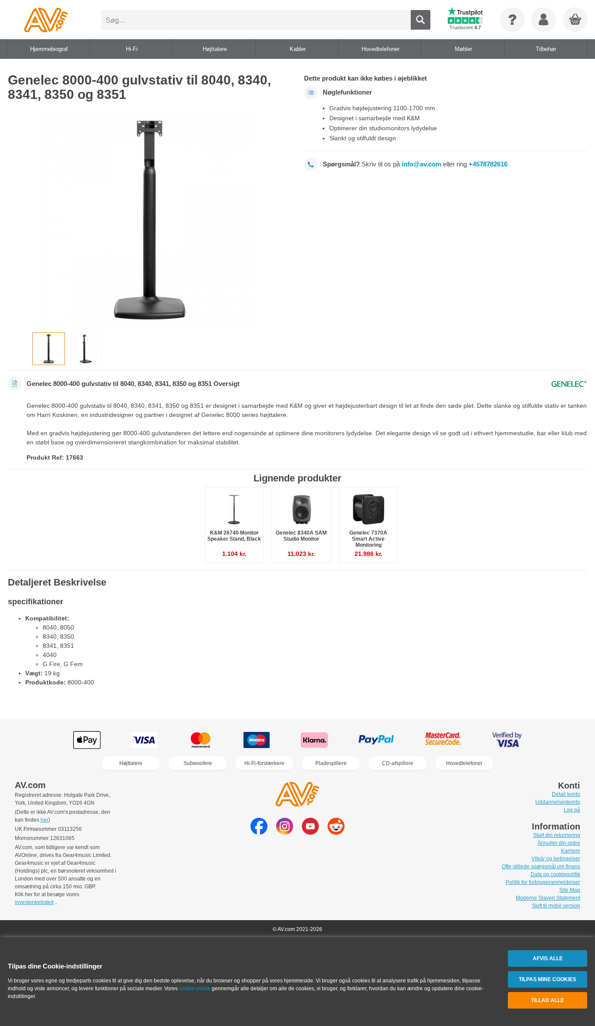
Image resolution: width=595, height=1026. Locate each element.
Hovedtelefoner (464, 763)
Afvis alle (548, 958)
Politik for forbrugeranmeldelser (543, 882)
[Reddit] (336, 832)
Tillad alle (547, 1000)
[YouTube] (310, 832)
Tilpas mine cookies (547, 979)
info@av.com (421, 164)
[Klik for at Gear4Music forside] (46, 19)
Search (420, 20)
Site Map (569, 890)
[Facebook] (258, 832)
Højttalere (130, 763)
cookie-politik (194, 988)
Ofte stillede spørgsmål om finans (541, 866)
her (44, 820)
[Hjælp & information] (512, 19)
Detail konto (566, 794)
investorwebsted (34, 902)
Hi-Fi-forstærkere (264, 763)
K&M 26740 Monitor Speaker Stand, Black (234, 536)
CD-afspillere (397, 763)
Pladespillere (331, 763)
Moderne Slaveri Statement (548, 898)
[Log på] (543, 19)
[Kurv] (575, 20)
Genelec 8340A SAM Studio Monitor (301, 536)
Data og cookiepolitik (555, 874)
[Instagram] (284, 832)
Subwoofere (197, 763)
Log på (572, 810)
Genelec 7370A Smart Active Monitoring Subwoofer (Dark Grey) (368, 545)
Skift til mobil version (556, 906)
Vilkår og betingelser (555, 859)
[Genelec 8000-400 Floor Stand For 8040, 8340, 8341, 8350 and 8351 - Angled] (149, 220)
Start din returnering (556, 835)
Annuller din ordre (559, 843)
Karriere (570, 851)
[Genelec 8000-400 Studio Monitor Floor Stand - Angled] (85, 349)
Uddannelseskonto (557, 802)
